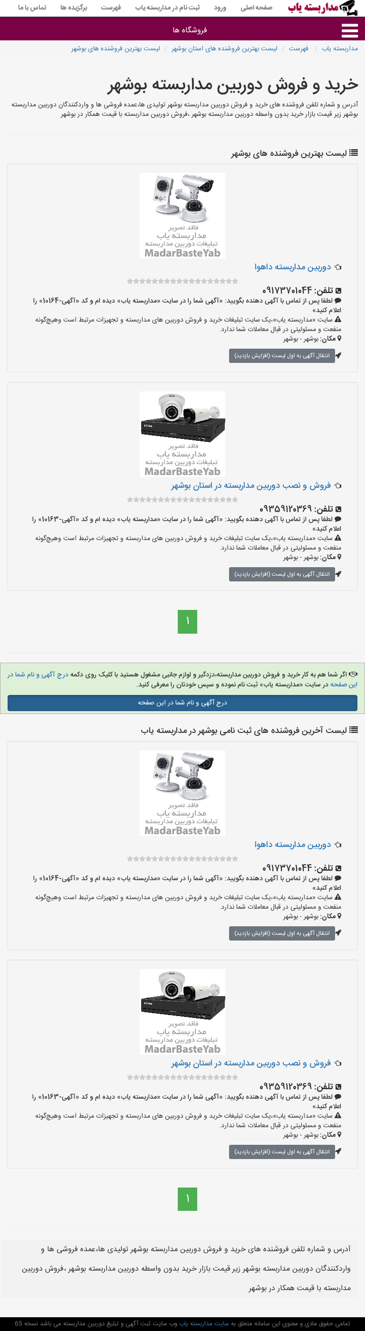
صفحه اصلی (256, 8)
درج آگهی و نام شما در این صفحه (182, 703)
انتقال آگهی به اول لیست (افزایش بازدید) (282, 356)
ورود (220, 8)
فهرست (111, 8)
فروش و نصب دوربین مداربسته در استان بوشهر (251, 486)
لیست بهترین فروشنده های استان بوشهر (225, 49)
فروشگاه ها (190, 30)
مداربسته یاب (340, 49)
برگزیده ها (73, 8)
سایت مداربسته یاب (203, 1324)
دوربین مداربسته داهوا (293, 267)
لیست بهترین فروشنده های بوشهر (115, 49)
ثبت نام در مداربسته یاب (167, 8)
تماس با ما (32, 8)
